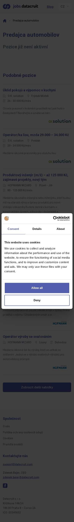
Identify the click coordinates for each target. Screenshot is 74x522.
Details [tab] (37, 228)
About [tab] (61, 228)
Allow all (37, 287)
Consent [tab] (13, 228)
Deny (37, 300)
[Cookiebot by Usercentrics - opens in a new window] (53, 218)
